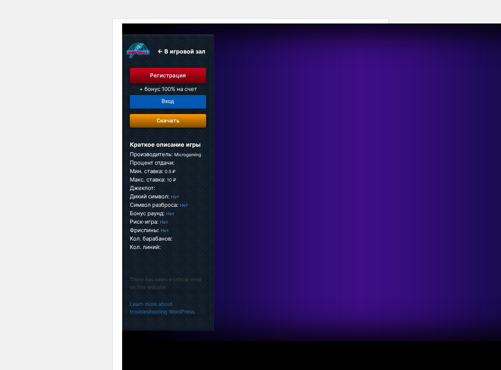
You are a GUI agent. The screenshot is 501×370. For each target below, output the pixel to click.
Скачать (168, 120)
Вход (168, 101)
